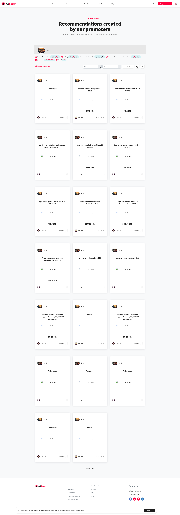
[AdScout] (40, 486)
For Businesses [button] (89, 4)
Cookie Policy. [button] (80, 510)
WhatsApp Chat (134, 494)
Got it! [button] (149, 510)
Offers (93, 489)
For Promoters (103, 4)
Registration (164, 4)
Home (54, 4)
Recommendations (65, 4)
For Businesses (73, 499)
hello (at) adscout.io (135, 491)
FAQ (92, 496)
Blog (112, 4)
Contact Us (71, 493)
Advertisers (77, 4)
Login (152, 4)
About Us (71, 489)
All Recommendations (42, 66)
